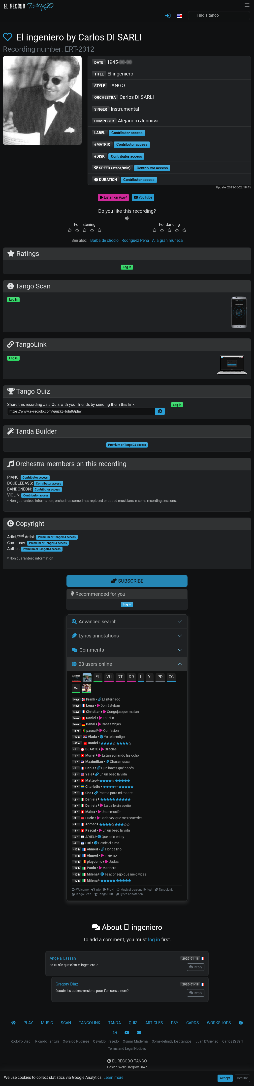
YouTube (145, 197)
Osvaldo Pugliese (76, 1041)
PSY (174, 1022)
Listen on (115, 197)
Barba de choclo (104, 240)
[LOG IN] (167, 16)
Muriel (90, 755)
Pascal (90, 830)
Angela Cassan (63, 958)
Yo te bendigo (114, 737)
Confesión (110, 731)
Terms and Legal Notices (127, 1049)
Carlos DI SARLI (124, 97)
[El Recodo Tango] (13, 1023)
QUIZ (133, 1022)
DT (120, 676)
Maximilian (94, 762)
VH (109, 676)
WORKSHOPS (219, 1022)
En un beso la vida (113, 774)
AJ (76, 687)
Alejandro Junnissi (126, 121)
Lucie (89, 818)
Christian (93, 712)
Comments (91, 650)
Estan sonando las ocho (120, 755)
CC (171, 676)
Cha (88, 793)
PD (160, 676)
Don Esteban (110, 705)
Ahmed (90, 824)
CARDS (192, 1022)
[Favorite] (8, 37)
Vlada (92, 737)
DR (131, 676)
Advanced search (98, 622)
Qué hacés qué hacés (117, 768)
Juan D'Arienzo (206, 1041)
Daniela (91, 799)
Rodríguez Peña (135, 240)
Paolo (91, 868)
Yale (89, 774)
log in (154, 940)
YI (150, 676)
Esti (88, 843)
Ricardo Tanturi (47, 1041)
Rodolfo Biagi (21, 1041)
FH (97, 676)
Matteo (91, 780)
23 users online (95, 664)
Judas (113, 862)
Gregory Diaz (67, 984)
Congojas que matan (122, 712)
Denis (89, 768)
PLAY (28, 1022)
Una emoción (111, 812)
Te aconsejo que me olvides (125, 874)
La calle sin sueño (117, 805)
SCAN (66, 1022)
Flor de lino (113, 849)
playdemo (94, 862)
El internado (111, 699)
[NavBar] (247, 4)
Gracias (110, 749)
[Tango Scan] (102, 737)
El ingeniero (113, 74)
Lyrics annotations (99, 636)
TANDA (114, 1022)
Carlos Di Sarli (232, 1041)
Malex (90, 812)
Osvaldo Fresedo (106, 1041)
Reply (197, 967)
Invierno (110, 855)
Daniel (91, 718)
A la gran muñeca (167, 240)
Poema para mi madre (115, 793)
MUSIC (47, 1022)
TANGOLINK (89, 1022)
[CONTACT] (139, 1033)
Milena (92, 874)
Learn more (113, 1077)
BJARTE (91, 749)
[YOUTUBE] (127, 1033)
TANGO (109, 85)
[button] (179, 16)
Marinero (109, 868)
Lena (90, 705)
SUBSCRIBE (130, 581)
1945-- (113, 62)
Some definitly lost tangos (171, 1041)
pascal (91, 731)
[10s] (127, 218)
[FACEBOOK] (241, 1023)
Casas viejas (111, 724)
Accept (225, 1078)
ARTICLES (154, 1022)
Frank (90, 699)
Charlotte (92, 787)
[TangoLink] (100, 699)
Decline (242, 1078)
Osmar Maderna (135, 1041)
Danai (90, 724)
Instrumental (116, 109)
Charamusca (120, 762)
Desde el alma (108, 843)
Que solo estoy (113, 837)
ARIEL (90, 837)
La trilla (108, 718)
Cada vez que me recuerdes (121, 818)
